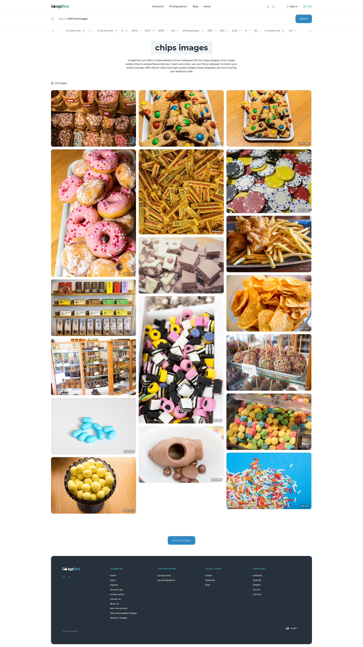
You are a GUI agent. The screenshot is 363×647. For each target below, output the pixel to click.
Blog (195, 6)
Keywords (158, 6)
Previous (52, 30)
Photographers (178, 6)
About (207, 6)
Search (304, 18)
